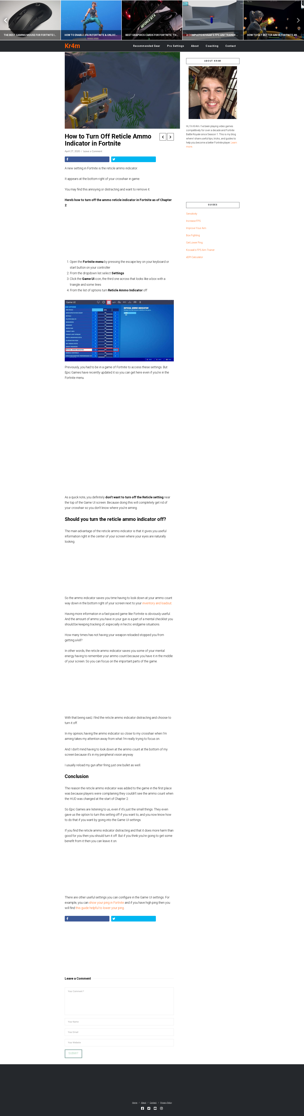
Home (134, 1103)
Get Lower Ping (194, 242)
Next (296, 20)
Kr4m (72, 46)
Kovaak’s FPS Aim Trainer (200, 250)
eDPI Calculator (194, 257)
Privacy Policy (166, 1103)
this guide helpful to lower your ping (100, 908)
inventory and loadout (157, 603)
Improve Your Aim (196, 228)
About (143, 1103)
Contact (153, 1103)
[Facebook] (142, 1108)
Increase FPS (193, 221)
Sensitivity (191, 213)
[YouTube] (155, 1108)
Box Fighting (193, 235)
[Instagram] (161, 1108)
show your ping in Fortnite (106, 902)
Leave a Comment (92, 151)
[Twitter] (148, 1108)
